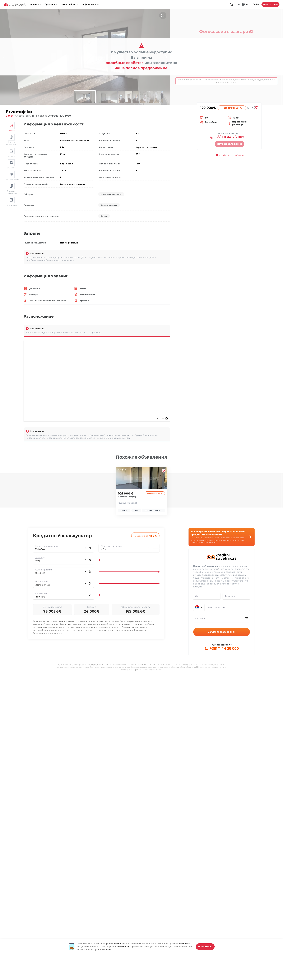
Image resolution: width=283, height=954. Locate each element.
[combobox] (227, 607)
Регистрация (270, 4)
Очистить (85, 548)
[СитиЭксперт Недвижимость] (15, 5)
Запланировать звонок (221, 632)
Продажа (50, 4)
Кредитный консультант (206, 566)
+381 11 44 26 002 (229, 137)
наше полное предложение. (141, 68)
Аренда (34, 4)
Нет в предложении (229, 144)
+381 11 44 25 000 (224, 648)
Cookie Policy (122, 946)
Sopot (9, 115)
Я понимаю (205, 946)
